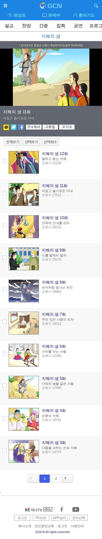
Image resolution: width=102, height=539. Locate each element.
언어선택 (78, 518)
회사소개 (24, 526)
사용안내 (77, 526)
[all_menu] (6, 6)
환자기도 (87, 15)
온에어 (54, 15)
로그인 (22, 518)
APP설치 (59, 518)
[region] (51, 77)
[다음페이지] (68, 479)
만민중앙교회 (44, 526)
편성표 (20, 15)
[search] (96, 6)
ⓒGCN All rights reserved (52, 532)
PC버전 (40, 518)
